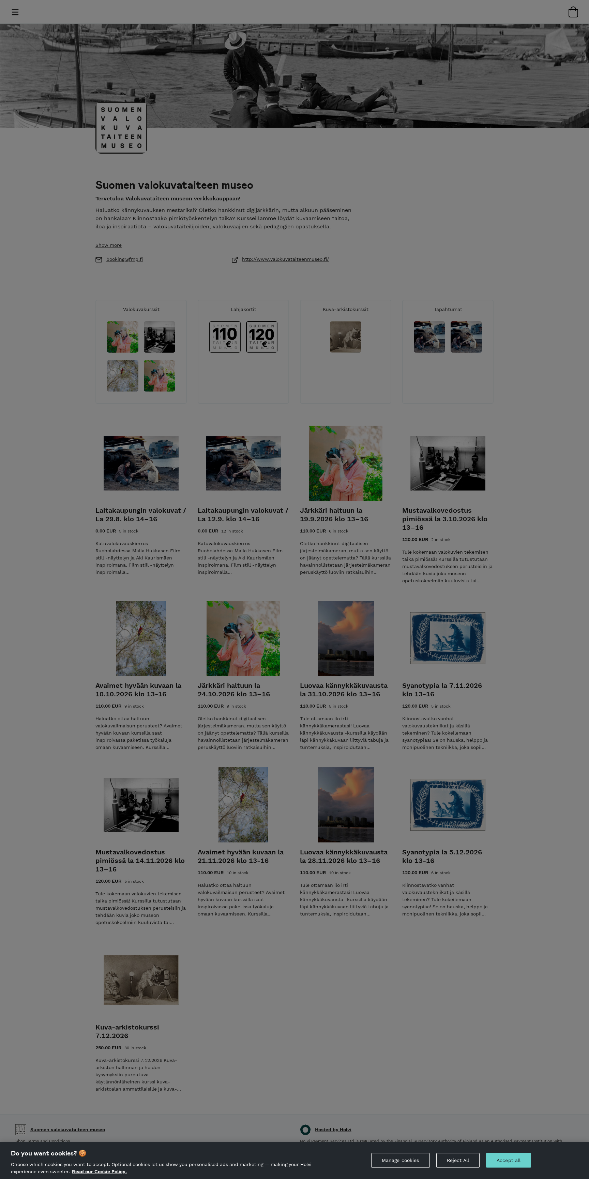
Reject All (458, 1160)
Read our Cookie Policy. (99, 1171)
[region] (294, 1160)
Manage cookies (400, 1160)
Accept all (508, 1160)
